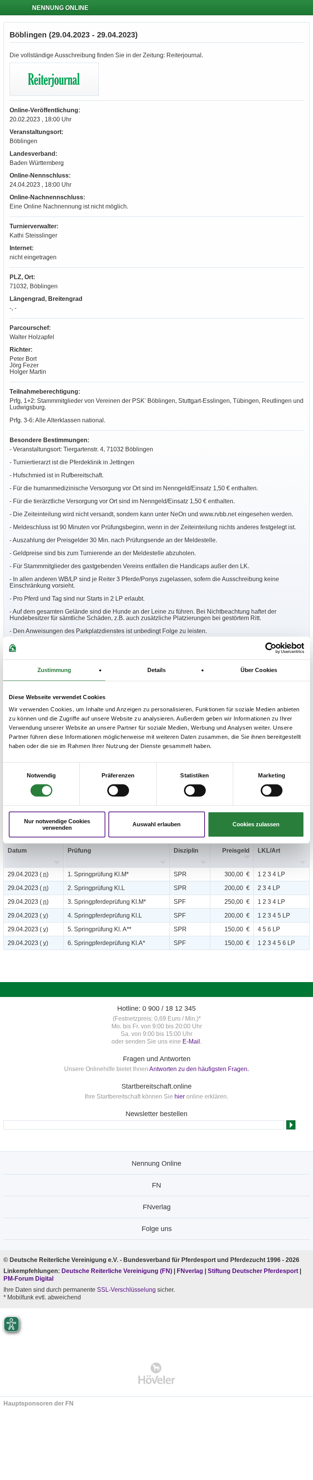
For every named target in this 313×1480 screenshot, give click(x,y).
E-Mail (191, 1041)
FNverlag (191, 1271)
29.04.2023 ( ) (28, 874)
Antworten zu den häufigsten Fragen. (199, 1069)
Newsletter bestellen (156, 1114)
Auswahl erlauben (156, 824)
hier (179, 1096)
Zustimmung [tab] (54, 670)
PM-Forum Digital (28, 1278)
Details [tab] (156, 670)
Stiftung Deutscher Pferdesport (253, 1271)
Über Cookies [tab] (258, 670)
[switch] (118, 790)
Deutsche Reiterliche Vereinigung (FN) (116, 1271)
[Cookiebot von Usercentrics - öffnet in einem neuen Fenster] (270, 648)
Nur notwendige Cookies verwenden (57, 824)
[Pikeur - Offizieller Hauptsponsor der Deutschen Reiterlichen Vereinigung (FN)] (157, 1330)
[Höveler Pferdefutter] (157, 1373)
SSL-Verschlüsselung (126, 1289)
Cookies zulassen (255, 824)
